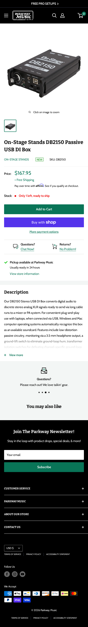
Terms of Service (12, 554)
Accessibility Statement (58, 554)
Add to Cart (44, 209)
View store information (24, 274)
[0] (80, 15)
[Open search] (54, 15)
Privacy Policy (33, 554)
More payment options (44, 232)
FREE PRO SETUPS (43, 4)
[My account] (62, 15)
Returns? (65, 244)
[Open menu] (6, 15)
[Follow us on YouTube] (22, 574)
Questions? (28, 244)
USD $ (10, 548)
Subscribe (44, 467)
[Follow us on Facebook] (7, 574)
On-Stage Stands (16, 159)
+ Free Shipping (24, 180)
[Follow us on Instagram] (15, 574)
